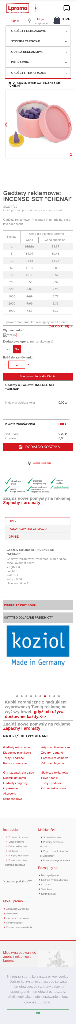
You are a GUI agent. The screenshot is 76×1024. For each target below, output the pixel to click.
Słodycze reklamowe (55, 772)
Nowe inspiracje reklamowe (56, 860)
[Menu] (67, 8)
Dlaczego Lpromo (50, 875)
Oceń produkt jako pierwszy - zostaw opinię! (32, 210)
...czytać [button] (45, 1002)
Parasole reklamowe (54, 758)
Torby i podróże (13, 758)
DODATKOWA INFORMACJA (28, 528)
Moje (40, 19)
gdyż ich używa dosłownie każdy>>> (35, 714)
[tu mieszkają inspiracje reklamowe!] (17, 4)
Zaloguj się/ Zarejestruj (17, 909)
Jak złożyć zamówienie (17, 918)
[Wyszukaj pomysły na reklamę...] (36, 7)
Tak (7, 349)
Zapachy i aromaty (21, 502)
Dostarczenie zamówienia (19, 927)
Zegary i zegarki (52, 752)
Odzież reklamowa (27, 51)
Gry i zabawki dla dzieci (18, 772)
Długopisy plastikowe (17, 752)
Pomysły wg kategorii (18, 855)
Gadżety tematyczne (28, 72)
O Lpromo (46, 884)
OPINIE (14, 536)
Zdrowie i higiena (52, 763)
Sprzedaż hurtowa (52, 837)
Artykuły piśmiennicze (55, 747)
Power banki (49, 777)
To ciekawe (46, 889)
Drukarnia (20, 62)
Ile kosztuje (11, 913)
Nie (17, 349)
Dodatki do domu (14, 777)
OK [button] (38, 1013)
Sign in (15, 20)
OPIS (12, 521)
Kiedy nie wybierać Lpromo (54, 880)
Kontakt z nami (48, 893)
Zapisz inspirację (42, 463)
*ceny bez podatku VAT (17, 881)
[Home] (9, 82)
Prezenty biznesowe (18, 837)
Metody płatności (14, 922)
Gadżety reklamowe (28, 31)
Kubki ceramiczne (15, 763)
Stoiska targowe (25, 41)
